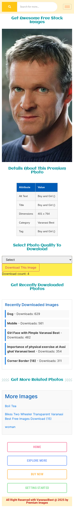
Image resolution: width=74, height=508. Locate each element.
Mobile (12, 323)
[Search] (9, 7)
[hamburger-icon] (67, 6)
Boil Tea (10, 406)
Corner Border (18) (21, 361)
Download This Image (20, 267)
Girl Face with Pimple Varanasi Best (33, 333)
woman (10, 427)
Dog (10, 314)
